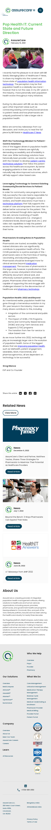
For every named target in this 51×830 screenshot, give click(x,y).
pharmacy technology (28, 289)
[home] (19, 10)
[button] (33, 10)
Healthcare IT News (32, 132)
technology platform (13, 203)
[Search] (40, 10)
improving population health (31, 346)
